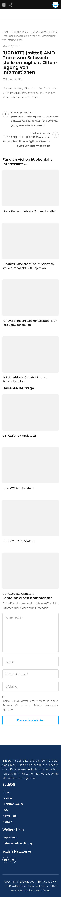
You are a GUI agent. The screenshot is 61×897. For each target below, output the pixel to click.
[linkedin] (5, 860)
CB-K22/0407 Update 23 (19, 435)
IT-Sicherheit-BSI (12, 79)
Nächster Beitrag (26, 139)
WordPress (42, 890)
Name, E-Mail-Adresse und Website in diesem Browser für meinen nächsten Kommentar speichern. (31, 705)
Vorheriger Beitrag (35, 119)
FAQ (5, 809)
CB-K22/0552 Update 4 (18, 593)
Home (6, 792)
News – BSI (10, 815)
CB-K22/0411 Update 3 (17, 488)
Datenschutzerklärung (17, 843)
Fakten (7, 798)
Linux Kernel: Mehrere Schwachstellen (29, 211)
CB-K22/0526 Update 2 (18, 541)
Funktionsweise (13, 803)
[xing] (13, 860)
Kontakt (8, 821)
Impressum (9, 837)
